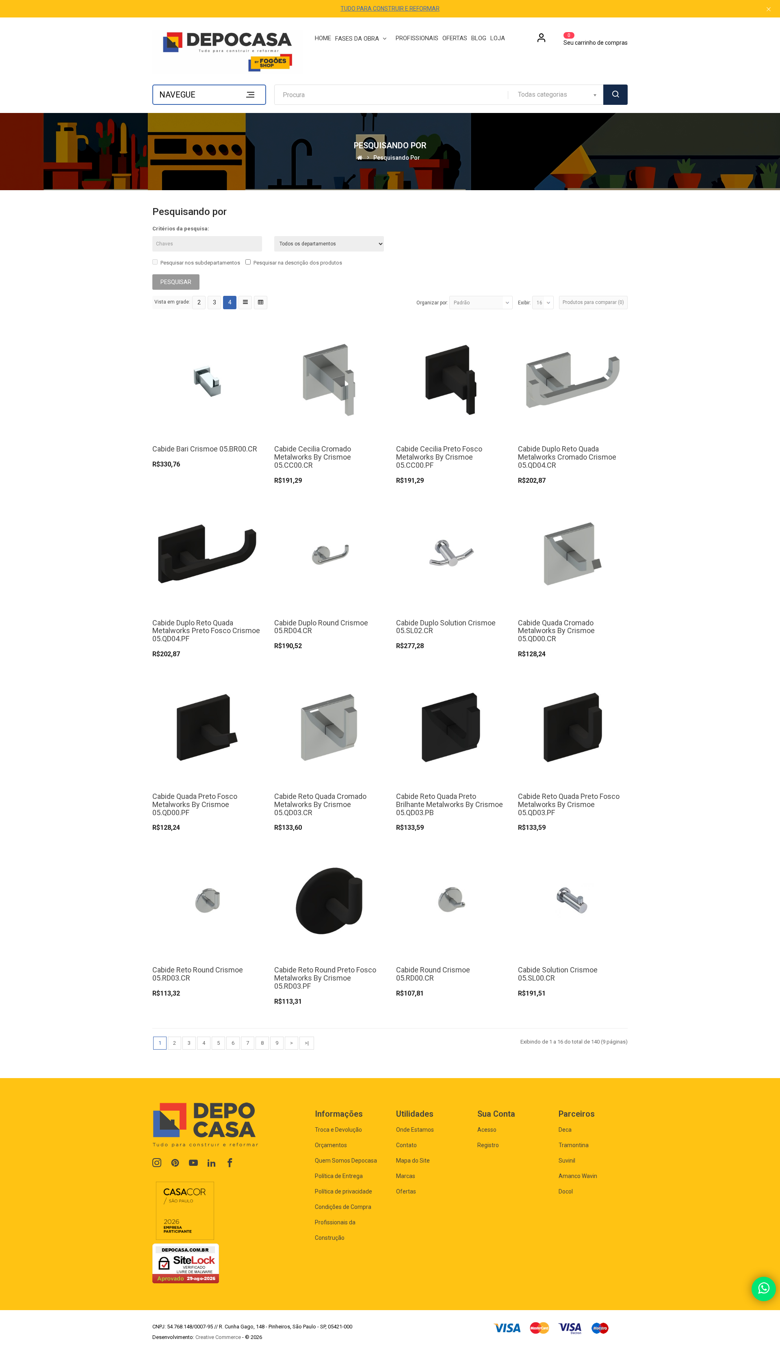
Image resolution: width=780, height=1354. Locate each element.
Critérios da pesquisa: (180, 229)
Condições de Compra (343, 1207)
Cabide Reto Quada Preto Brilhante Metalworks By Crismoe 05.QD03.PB (449, 804)
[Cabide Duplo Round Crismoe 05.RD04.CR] (329, 553)
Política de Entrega (339, 1176)
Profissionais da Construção (335, 1230)
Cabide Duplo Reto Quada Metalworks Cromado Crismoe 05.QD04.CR (567, 457)
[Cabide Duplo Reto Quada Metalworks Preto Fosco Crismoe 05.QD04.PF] (207, 553)
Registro (488, 1145)
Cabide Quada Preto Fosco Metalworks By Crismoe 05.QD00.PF (194, 804)
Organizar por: (432, 303)
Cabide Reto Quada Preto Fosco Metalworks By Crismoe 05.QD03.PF (569, 804)
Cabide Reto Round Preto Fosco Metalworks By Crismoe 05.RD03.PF (325, 978)
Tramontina (574, 1145)
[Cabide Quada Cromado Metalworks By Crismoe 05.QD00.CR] (573, 553)
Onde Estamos (415, 1129)
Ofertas (406, 1191)
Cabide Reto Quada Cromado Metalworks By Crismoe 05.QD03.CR (320, 804)
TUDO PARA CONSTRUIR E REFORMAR (390, 8)
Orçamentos (331, 1145)
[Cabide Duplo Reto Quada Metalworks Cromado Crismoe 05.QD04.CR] (573, 380)
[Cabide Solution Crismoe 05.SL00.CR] (573, 901)
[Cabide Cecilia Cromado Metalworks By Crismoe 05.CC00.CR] (329, 380)
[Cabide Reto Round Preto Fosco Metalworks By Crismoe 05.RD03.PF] (329, 901)
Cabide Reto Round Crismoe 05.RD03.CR (197, 974)
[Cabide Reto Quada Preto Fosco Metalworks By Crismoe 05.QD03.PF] (573, 727)
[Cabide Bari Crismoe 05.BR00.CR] (207, 380)
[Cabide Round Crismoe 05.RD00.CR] (451, 901)
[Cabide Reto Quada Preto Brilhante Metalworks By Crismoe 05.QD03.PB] (451, 727)
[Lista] (245, 302)
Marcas (405, 1176)
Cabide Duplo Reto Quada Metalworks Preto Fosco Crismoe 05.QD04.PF (206, 630)
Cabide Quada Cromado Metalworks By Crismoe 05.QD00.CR (556, 630)
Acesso (486, 1129)
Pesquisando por (396, 158)
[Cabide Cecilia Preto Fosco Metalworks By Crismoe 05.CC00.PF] (451, 380)
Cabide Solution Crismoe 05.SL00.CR (558, 974)
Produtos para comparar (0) (593, 302)
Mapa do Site (413, 1160)
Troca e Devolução (338, 1129)
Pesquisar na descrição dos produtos (298, 263)
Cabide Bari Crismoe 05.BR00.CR (204, 449)
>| (307, 1043)
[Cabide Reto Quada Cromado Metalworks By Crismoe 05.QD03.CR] (329, 727)
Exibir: (524, 303)
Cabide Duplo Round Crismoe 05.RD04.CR (321, 626)
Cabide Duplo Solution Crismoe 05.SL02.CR (446, 626)
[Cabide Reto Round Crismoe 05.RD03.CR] (207, 901)
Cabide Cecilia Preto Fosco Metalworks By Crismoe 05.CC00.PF (439, 457)
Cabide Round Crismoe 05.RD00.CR (433, 974)
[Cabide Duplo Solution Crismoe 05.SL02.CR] (451, 553)
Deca (565, 1129)
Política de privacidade (343, 1191)
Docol (566, 1191)
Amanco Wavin (578, 1176)
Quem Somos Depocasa (346, 1160)
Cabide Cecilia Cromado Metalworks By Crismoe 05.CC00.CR (312, 457)
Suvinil (567, 1160)
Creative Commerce (218, 1337)
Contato (406, 1145)
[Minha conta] (541, 40)
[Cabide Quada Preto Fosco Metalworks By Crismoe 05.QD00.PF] (207, 727)
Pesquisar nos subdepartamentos (200, 263)
